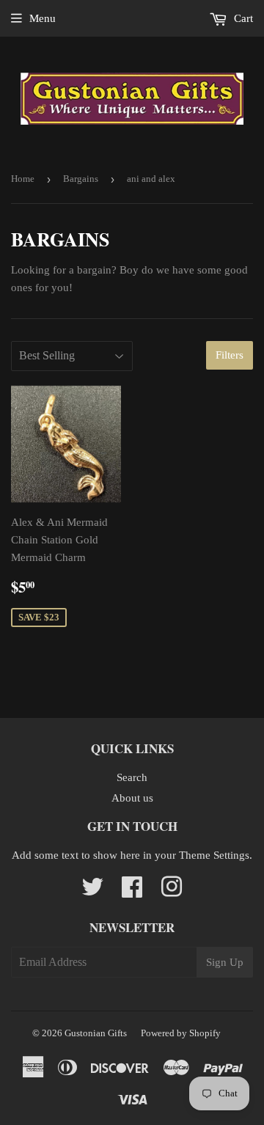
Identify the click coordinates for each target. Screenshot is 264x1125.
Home (22, 178)
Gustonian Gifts (96, 1032)
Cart (242, 18)
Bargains (80, 178)
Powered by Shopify (181, 1032)
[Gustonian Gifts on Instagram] (172, 892)
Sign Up (224, 962)
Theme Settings (214, 855)
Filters (229, 355)
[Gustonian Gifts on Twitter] (92, 892)
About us (132, 798)
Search (132, 777)
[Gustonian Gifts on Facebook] (132, 892)
